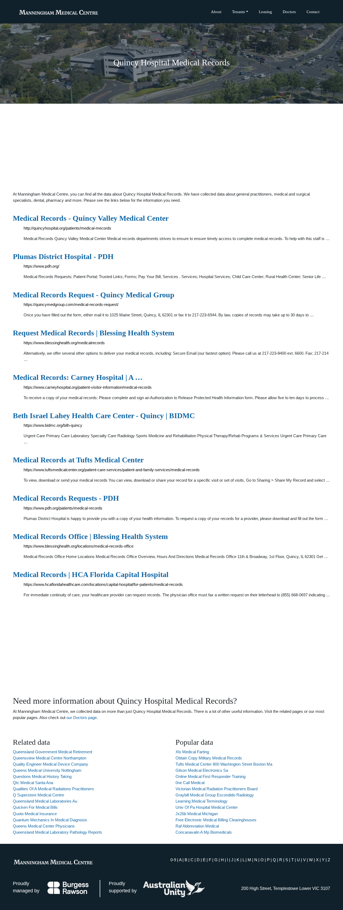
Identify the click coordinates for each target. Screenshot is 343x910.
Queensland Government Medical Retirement (52, 752)
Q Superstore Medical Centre (38, 795)
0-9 (173, 859)
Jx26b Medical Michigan (197, 813)
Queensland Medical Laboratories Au (45, 801)
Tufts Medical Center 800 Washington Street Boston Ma (224, 764)
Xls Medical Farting (192, 752)
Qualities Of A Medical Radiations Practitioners (53, 789)
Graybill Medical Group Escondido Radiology (215, 795)
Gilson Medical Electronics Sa (202, 770)
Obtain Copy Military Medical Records (209, 758)
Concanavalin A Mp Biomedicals (204, 832)
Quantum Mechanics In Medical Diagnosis (50, 820)
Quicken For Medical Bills (35, 807)
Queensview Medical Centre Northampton (49, 758)
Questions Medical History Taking (42, 776)
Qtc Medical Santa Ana (33, 782)
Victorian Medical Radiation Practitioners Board (217, 789)
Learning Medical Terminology (202, 801)
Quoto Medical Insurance (35, 813)
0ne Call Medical (190, 782)
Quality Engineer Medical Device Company (50, 764)
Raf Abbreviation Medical (197, 826)
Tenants (238, 11)
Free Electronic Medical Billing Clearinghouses (216, 820)
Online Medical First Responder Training (210, 776)
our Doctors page (81, 717)
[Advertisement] (171, 147)
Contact (313, 11)
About (216, 11)
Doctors (289, 11)
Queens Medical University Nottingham (47, 770)
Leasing (265, 11)
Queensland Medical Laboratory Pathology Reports (57, 832)
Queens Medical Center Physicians (44, 826)
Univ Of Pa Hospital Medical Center (207, 807)
